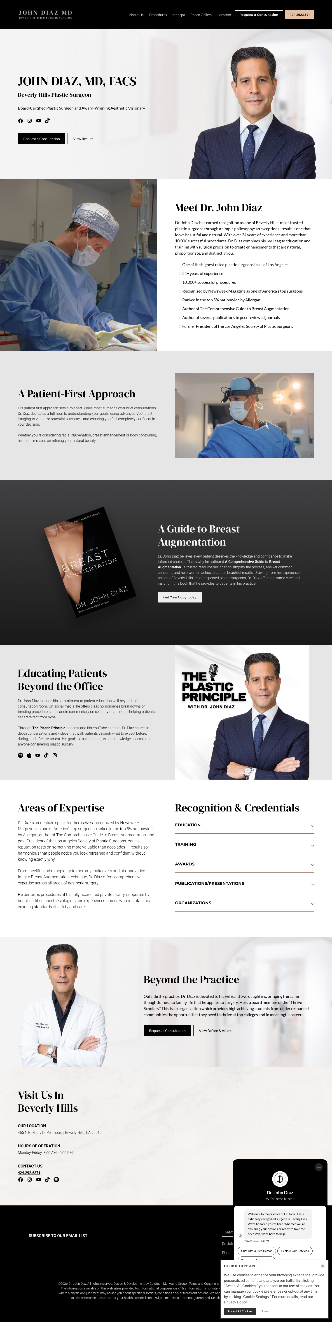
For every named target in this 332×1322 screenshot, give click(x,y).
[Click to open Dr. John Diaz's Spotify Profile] (56, 1180)
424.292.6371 (299, 15)
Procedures (158, 14)
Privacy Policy (235, 1302)
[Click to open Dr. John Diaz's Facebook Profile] (20, 1180)
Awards (184, 864)
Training (185, 844)
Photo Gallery (201, 14)
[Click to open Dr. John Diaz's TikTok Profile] (47, 1180)
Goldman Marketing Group (168, 1283)
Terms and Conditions (204, 1283)
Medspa (178, 14)
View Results (83, 138)
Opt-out (265, 1311)
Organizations (193, 902)
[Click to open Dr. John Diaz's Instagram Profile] (29, 1180)
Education (188, 825)
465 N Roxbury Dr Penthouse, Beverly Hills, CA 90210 (60, 1132)
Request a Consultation (258, 15)
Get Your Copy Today (179, 597)
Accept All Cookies (240, 1311)
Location (224, 14)
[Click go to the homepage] (45, 14)
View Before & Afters (215, 1030)
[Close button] (322, 1266)
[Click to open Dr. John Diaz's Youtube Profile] (38, 1180)
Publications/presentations (209, 883)
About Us (136, 14)
